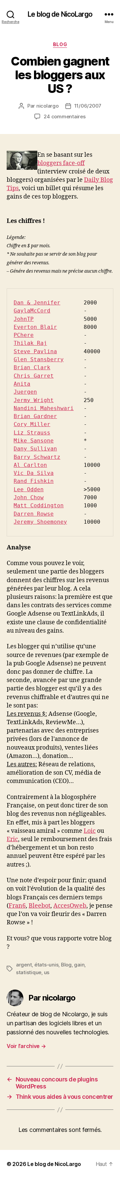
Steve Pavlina (35, 351)
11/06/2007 (87, 106)
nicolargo (47, 106)
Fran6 (17, 906)
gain (79, 964)
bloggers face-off (61, 163)
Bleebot (39, 906)
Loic (90, 831)
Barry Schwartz (37, 457)
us (47, 972)
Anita (22, 384)
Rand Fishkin (34, 481)
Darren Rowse (34, 514)
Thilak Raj (30, 343)
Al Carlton (30, 465)
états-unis (46, 964)
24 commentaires (64, 116)
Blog (60, 44)
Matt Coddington (39, 505)
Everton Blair (35, 327)
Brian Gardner (35, 416)
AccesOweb (69, 906)
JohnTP (24, 319)
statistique (28, 972)
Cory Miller (32, 424)
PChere (24, 335)
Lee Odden (29, 489)
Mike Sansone (34, 440)
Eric (12, 839)
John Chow (29, 497)
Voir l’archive (26, 1046)
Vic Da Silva (34, 473)
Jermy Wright (34, 400)
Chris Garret (34, 376)
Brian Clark (32, 367)
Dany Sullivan (35, 448)
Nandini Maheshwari (44, 408)
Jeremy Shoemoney (40, 522)
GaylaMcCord (32, 310)
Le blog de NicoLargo (60, 14)
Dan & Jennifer (37, 302)
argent (24, 964)
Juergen (25, 392)
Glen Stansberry (39, 359)
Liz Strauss (32, 432)
